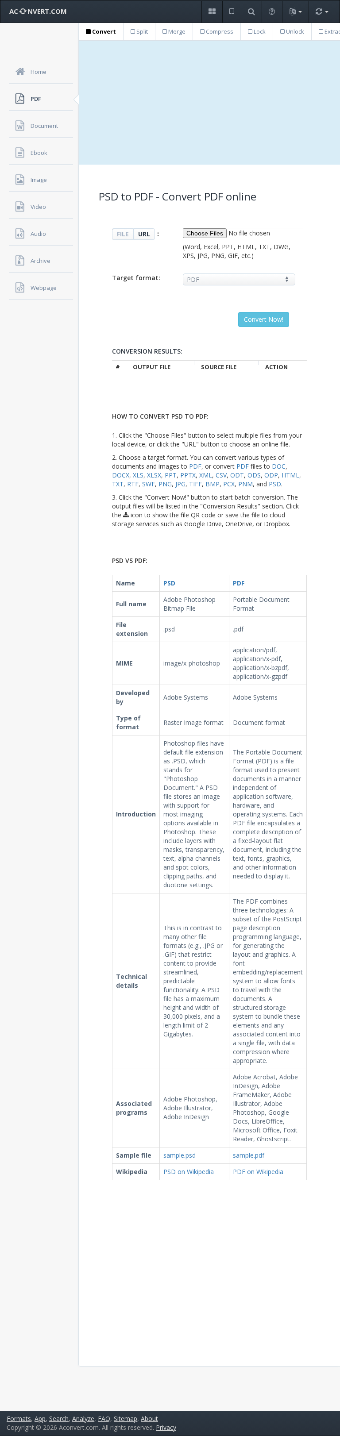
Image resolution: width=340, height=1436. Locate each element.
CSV (221, 475)
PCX (229, 484)
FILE (123, 234)
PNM (245, 484)
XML (205, 475)
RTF (133, 484)
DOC (279, 466)
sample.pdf (248, 1155)
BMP (212, 484)
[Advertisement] (209, 103)
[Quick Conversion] (322, 12)
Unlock (294, 31)
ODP (271, 475)
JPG (180, 484)
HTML (290, 475)
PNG (165, 484)
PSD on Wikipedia (188, 1171)
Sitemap (125, 1418)
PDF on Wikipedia (258, 1171)
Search (59, 1418)
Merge (176, 31)
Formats (19, 1418)
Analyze (83, 1418)
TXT (118, 484)
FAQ (104, 1418)
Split (141, 31)
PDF (195, 466)
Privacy (166, 1427)
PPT (171, 475)
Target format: (136, 277)
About (149, 1418)
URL (144, 234)
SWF (148, 484)
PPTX (188, 475)
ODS (254, 475)
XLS (138, 475)
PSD (275, 484)
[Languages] (295, 12)
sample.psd (179, 1155)
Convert (103, 31)
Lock (259, 31)
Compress (219, 31)
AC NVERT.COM (38, 11)
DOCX (120, 475)
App (40, 1418)
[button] (211, 12)
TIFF (195, 484)
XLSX (154, 475)
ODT (237, 475)
